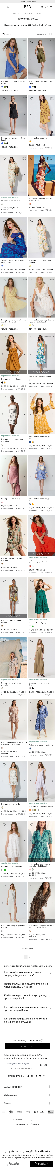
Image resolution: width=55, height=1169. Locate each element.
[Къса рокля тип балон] (13, 353)
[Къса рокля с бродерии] (41, 597)
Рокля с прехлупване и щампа (11, 621)
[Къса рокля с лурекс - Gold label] (13, 58)
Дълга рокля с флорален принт (40, 261)
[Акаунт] (42, 7)
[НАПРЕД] (24, 58)
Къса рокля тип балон (11, 379)
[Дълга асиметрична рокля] (41, 781)
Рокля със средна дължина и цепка (14, 927)
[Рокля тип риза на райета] (41, 719)
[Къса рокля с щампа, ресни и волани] (41, 413)
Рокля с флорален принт (40, 376)
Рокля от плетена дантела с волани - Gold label (14, 743)
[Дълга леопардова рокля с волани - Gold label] (41, 902)
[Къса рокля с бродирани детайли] (13, 413)
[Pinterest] (44, 1076)
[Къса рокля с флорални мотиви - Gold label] (41, 841)
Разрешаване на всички (41, 1164)
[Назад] (2, 58)
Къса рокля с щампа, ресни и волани (42, 438)
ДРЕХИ (24, 13)
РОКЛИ (31, 13)
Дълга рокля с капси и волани (39, 684)
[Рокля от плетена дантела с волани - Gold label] (13, 719)
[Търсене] (8, 7)
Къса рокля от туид (10, 499)
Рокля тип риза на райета (41, 745)
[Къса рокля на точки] (13, 781)
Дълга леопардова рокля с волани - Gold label (41, 927)
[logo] (27, 6)
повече (49, 1157)
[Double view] (52, 34)
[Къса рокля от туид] (13, 475)
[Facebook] (36, 1076)
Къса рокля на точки (10, 804)
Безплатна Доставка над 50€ (27, 1)
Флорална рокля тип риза (13, 201)
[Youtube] (40, 1076)
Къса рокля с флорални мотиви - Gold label (39, 865)
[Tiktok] (28, 1076)
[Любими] (46, 7)
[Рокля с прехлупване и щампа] (13, 597)
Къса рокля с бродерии (39, 623)
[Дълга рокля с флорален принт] (41, 237)
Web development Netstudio (27, 1124)
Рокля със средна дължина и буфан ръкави (42, 562)
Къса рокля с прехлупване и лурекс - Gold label (13, 321)
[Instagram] (32, 1076)
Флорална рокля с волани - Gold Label (41, 199)
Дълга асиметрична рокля (41, 807)
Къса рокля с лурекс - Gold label (13, 82)
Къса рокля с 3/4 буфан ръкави (11, 684)
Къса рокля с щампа (38, 138)
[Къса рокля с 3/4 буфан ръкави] (13, 657)
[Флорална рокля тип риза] (13, 175)
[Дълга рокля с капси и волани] (41, 657)
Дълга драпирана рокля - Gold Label (12, 261)
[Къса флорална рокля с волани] (13, 535)
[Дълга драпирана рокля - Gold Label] (13, 237)
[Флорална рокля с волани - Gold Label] (41, 175)
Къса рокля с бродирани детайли (12, 440)
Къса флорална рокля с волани (11, 559)
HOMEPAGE (16, 13)
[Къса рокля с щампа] (41, 115)
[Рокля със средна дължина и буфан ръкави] (41, 535)
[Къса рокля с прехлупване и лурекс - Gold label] (13, 297)
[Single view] (48, 34)
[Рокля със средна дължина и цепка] (13, 902)
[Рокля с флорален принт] (41, 353)
